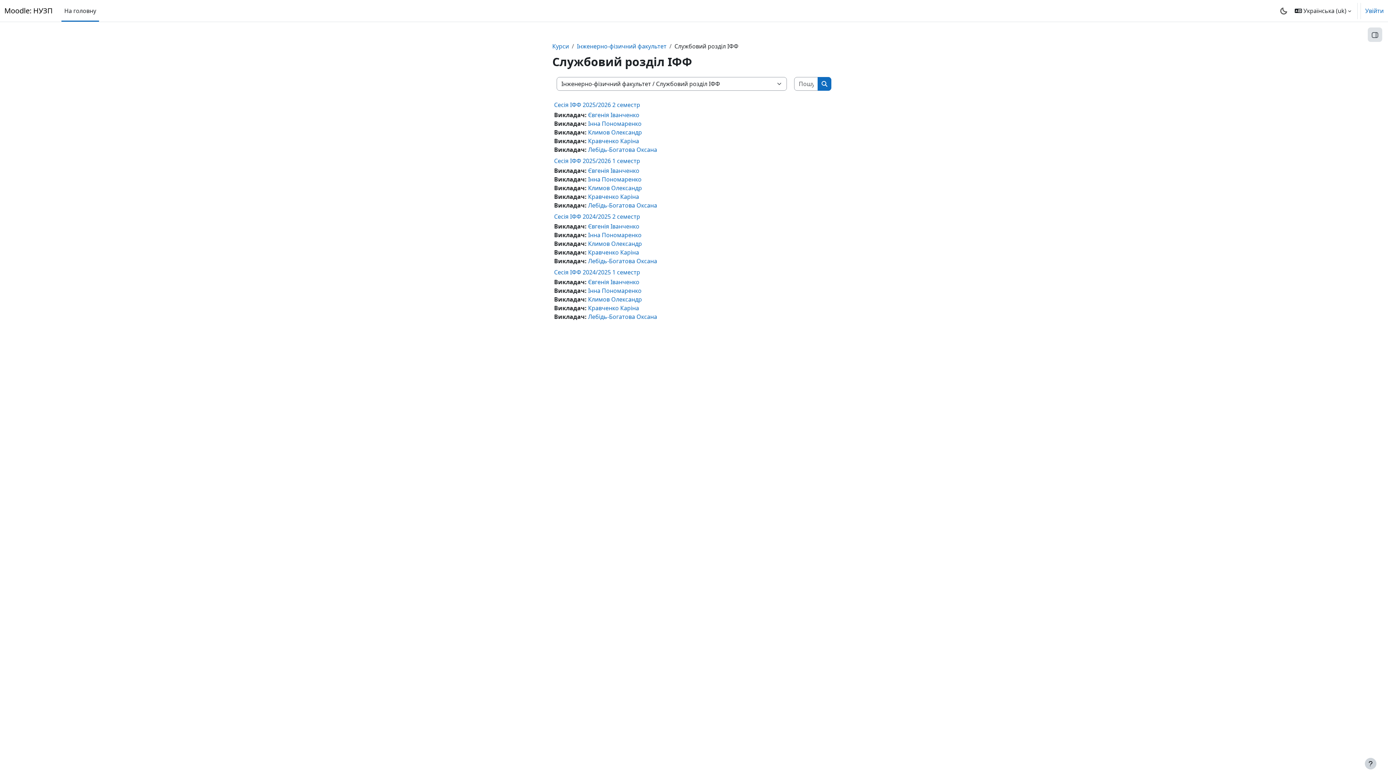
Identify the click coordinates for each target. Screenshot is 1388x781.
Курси (560, 46)
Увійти (1374, 11)
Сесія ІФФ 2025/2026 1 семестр (597, 161)
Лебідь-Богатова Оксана (622, 150)
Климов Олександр (615, 132)
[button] (1323, 11)
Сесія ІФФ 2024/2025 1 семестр (597, 272)
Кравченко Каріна (613, 141)
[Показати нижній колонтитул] (1370, 763)
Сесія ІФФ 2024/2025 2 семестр (597, 217)
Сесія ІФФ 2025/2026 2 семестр (597, 105)
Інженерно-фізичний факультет (622, 46)
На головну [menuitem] (80, 11)
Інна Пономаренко (615, 124)
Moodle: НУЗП (28, 11)
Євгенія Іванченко (613, 115)
